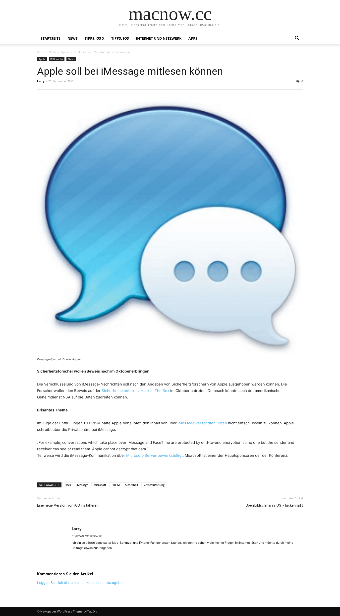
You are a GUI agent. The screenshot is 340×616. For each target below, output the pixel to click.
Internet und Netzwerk (158, 38)
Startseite (50, 38)
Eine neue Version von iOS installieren (68, 505)
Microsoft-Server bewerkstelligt (154, 455)
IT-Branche (56, 59)
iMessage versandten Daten (202, 423)
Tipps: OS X (94, 38)
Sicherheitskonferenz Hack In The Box (135, 390)
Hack (68, 485)
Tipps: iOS (120, 38)
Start (40, 52)
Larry (40, 81)
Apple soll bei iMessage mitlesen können (130, 71)
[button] (297, 38)
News (72, 38)
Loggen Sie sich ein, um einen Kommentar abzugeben (80, 582)
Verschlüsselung (154, 485)
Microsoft (100, 485)
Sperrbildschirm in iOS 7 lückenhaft (274, 505)
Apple (65, 52)
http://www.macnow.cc (87, 536)
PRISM (116, 485)
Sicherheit (131, 485)
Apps (192, 38)
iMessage (82, 485)
